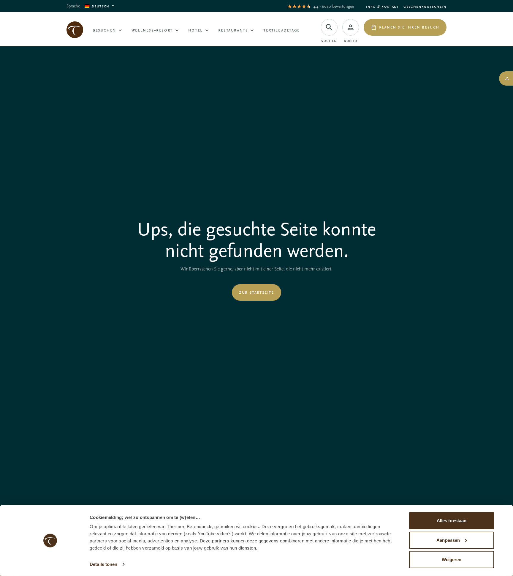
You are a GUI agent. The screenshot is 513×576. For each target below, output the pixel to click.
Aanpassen (448, 539)
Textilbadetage (281, 29)
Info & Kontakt (382, 6)
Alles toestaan (451, 520)
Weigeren (452, 559)
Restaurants (233, 29)
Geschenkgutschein (424, 6)
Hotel (195, 29)
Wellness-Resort (152, 29)
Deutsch (101, 6)
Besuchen (104, 29)
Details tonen (103, 564)
